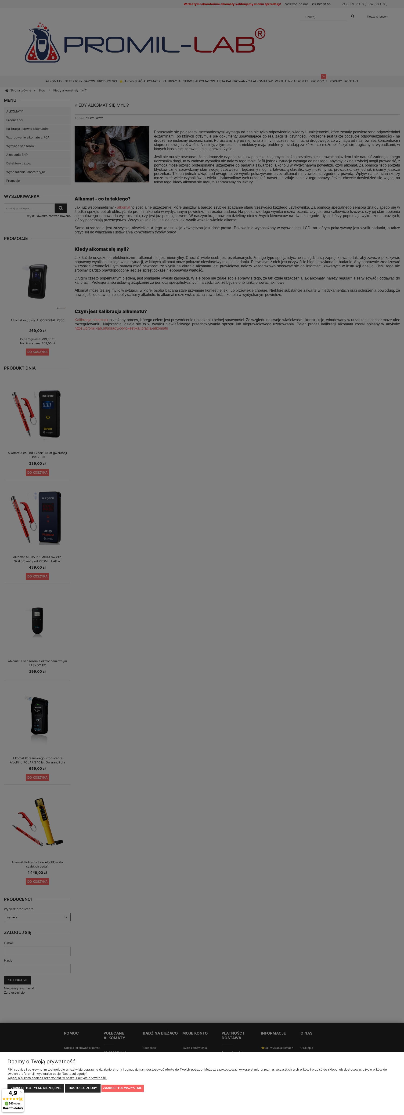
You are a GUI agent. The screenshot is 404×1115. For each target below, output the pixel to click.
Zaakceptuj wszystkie (122, 1088)
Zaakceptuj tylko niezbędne (36, 1088)
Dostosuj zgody (83, 1088)
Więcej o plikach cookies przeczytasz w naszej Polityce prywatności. (57, 1078)
